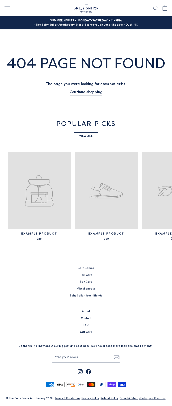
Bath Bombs (86, 268)
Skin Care (86, 282)
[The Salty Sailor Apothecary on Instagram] (80, 371)
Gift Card (86, 332)
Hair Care (86, 275)
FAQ (86, 325)
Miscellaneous (86, 288)
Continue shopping (86, 92)
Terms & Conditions (67, 398)
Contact (86, 318)
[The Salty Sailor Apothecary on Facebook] (88, 371)
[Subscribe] (117, 357)
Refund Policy (109, 398)
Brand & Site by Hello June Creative (143, 398)
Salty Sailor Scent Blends (86, 295)
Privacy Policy (90, 398)
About (86, 311)
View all (86, 136)
